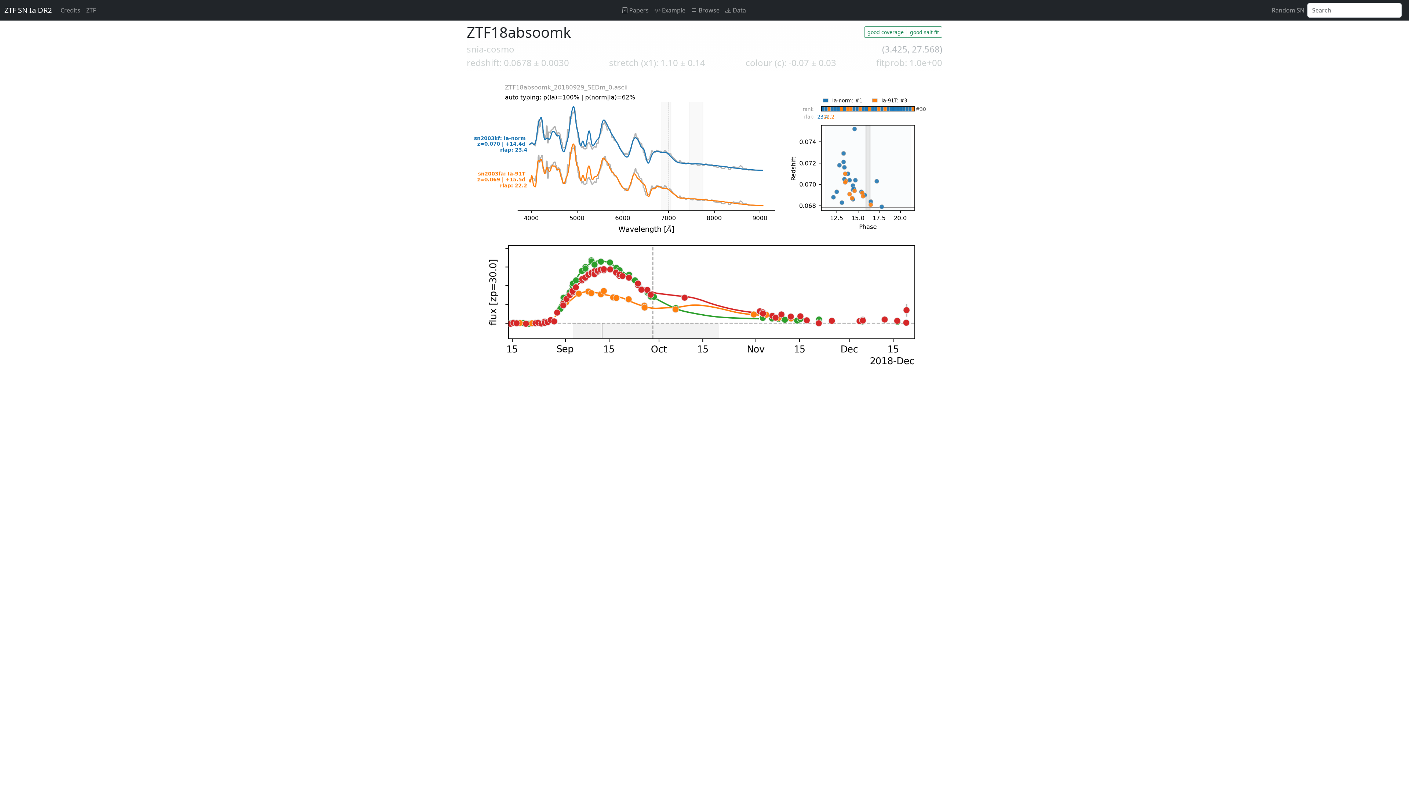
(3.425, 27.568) (912, 49)
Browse (708, 10)
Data (738, 10)
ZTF (91, 10)
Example (672, 10)
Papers (638, 10)
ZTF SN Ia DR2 (28, 10)
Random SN (1288, 10)
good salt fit (924, 32)
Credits (70, 10)
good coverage (885, 32)
